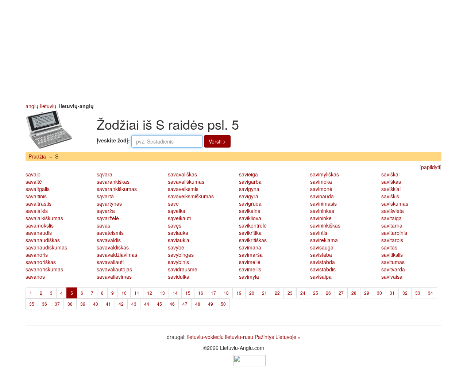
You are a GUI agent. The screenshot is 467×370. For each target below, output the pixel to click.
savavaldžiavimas (117, 254)
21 (264, 293)
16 (200, 293)
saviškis (390, 196)
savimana (250, 247)
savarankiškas (113, 181)
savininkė (321, 218)
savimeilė (249, 262)
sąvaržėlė (108, 218)
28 (353, 293)
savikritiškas (253, 240)
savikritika (250, 232)
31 (392, 293)
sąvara (104, 174)
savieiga (248, 174)
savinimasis (323, 203)
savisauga (321, 247)
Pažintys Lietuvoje (275, 336)
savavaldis (109, 240)
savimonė (321, 188)
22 (277, 293)
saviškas (391, 181)
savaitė (34, 181)
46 (172, 304)
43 (133, 304)
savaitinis (36, 196)
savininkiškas (325, 225)
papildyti (430, 167)
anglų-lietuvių (41, 106)
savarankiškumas (117, 188)
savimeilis (250, 269)
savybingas (181, 254)
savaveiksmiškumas (191, 196)
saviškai (390, 174)
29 (366, 293)
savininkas (322, 210)
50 (223, 304)
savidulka (178, 276)
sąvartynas (109, 203)
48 (197, 304)
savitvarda (393, 269)
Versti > (217, 141)
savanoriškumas (44, 269)
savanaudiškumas (46, 247)
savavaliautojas (114, 269)
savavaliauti (110, 262)
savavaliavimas (114, 276)
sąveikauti (179, 218)
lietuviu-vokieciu (205, 336)
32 (405, 293)
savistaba (321, 254)
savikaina (249, 210)
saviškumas (394, 203)
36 (44, 304)
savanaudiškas (43, 240)
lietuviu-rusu (239, 336)
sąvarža (106, 210)
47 (185, 304)
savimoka (321, 181)
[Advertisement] (233, 51)
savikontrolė (253, 225)
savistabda (322, 262)
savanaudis (39, 232)
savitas (389, 247)
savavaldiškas (113, 247)
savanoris (37, 254)
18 (226, 293)
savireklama (324, 240)
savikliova (250, 218)
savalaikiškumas (44, 218)
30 (379, 293)
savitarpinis (394, 232)
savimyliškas (324, 174)
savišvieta (392, 210)
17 (213, 293)
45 (159, 304)
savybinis (178, 262)
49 (210, 304)
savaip (33, 174)
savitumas (393, 262)
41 (108, 304)
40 (95, 304)
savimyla (249, 276)
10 (124, 293)
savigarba (250, 181)
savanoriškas (41, 262)
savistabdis (323, 269)
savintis (318, 232)
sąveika (176, 210)
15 (187, 293)
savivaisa (391, 276)
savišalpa (321, 276)
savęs (174, 225)
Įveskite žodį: (113, 140)
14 (175, 293)
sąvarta (105, 196)
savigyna (249, 188)
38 (70, 304)
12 (149, 293)
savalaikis (37, 210)
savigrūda (250, 203)
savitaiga (391, 218)
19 (239, 293)
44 (146, 304)
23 (290, 293)
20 (251, 293)
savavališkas (182, 174)
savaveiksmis (183, 188)
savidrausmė (182, 269)
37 (57, 304)
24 (302, 293)
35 (31, 304)
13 (162, 293)
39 (82, 304)
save (173, 203)
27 (341, 293)
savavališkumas (186, 181)
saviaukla (178, 240)
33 (417, 293)
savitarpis (392, 240)
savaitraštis (38, 203)
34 (430, 293)
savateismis (110, 232)
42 (121, 304)
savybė (176, 247)
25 (315, 293)
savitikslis (392, 254)
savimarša (251, 254)
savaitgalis (38, 188)
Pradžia (37, 156)
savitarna (391, 225)
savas (103, 225)
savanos (35, 276)
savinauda (322, 196)
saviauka (178, 232)
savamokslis (40, 225)
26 (328, 293)
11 (136, 293)
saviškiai (391, 188)
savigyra (248, 196)
